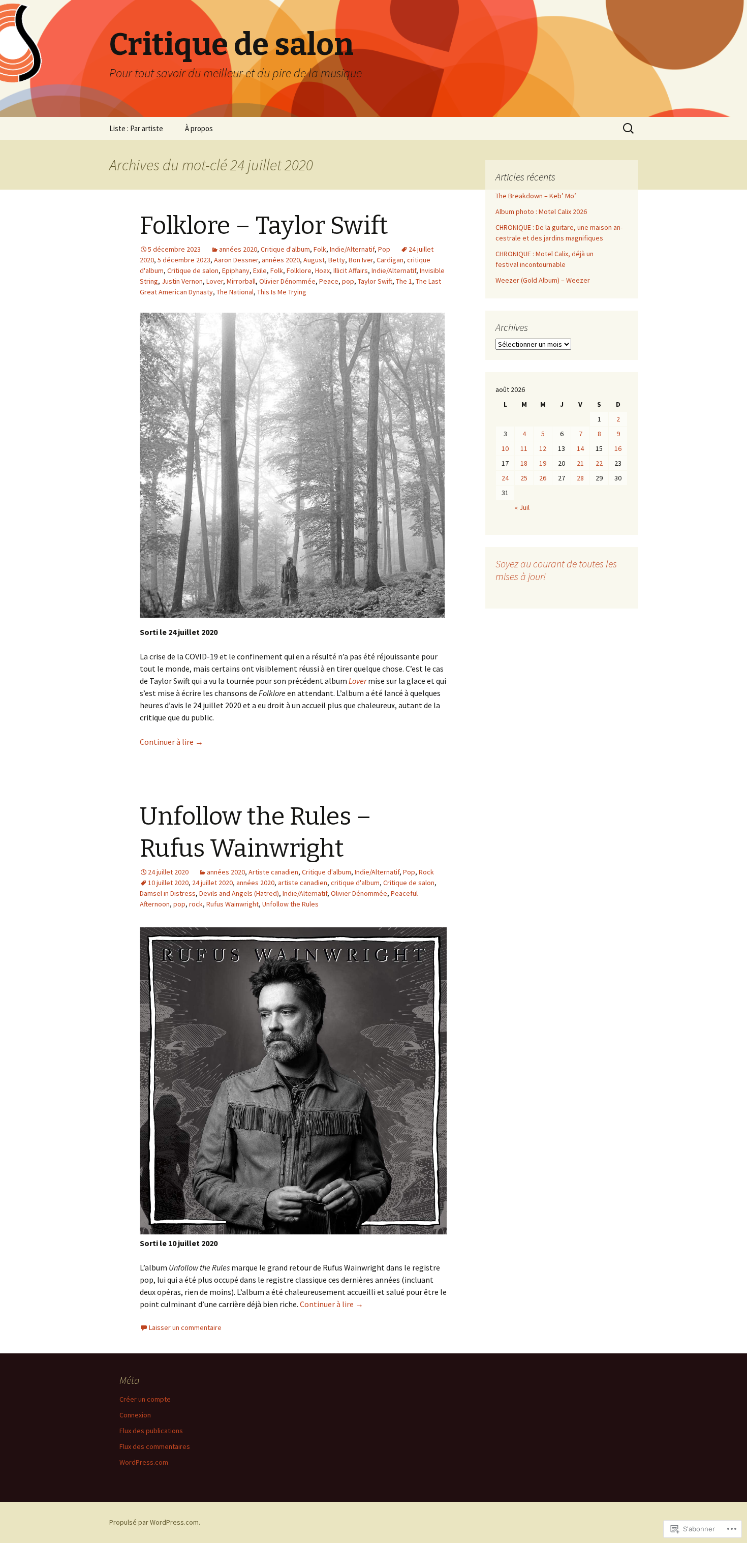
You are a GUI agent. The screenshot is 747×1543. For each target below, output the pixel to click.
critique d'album (355, 882)
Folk (320, 249)
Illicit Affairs (350, 270)
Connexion (135, 1414)
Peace (328, 281)
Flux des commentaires (154, 1446)
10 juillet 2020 (168, 882)
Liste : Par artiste (136, 128)
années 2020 (238, 249)
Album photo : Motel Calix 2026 (541, 211)
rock (196, 904)
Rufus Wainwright (232, 904)
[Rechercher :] (629, 129)
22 (599, 463)
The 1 (404, 281)
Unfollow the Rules (290, 904)
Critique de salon (193, 270)
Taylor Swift (375, 281)
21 (580, 463)
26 (542, 477)
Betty (336, 259)
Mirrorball (241, 281)
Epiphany (236, 270)
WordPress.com (143, 1462)
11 (523, 448)
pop (348, 281)
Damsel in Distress (168, 893)
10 (505, 448)
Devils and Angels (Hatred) (239, 893)
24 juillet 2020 (212, 882)
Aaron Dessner (236, 259)
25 (523, 477)
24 (505, 477)
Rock (426, 871)
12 (542, 448)
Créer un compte (145, 1399)
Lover (214, 281)
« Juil (522, 507)
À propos (199, 128)
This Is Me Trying (281, 291)
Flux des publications (151, 1430)
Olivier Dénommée (287, 281)
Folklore (299, 270)
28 (580, 477)
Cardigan (390, 259)
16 (617, 448)
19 (542, 463)
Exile (260, 270)
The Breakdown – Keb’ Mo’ (535, 195)
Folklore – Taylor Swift (264, 225)
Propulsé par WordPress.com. (154, 1522)
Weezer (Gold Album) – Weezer (542, 280)
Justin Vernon (182, 281)
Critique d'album (285, 249)
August (314, 259)
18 (523, 463)
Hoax (322, 270)
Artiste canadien (273, 871)
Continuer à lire (171, 742)
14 (580, 448)
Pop (384, 249)
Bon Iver (361, 259)
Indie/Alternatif (352, 249)
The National (235, 291)
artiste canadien (302, 882)
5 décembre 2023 (184, 259)
